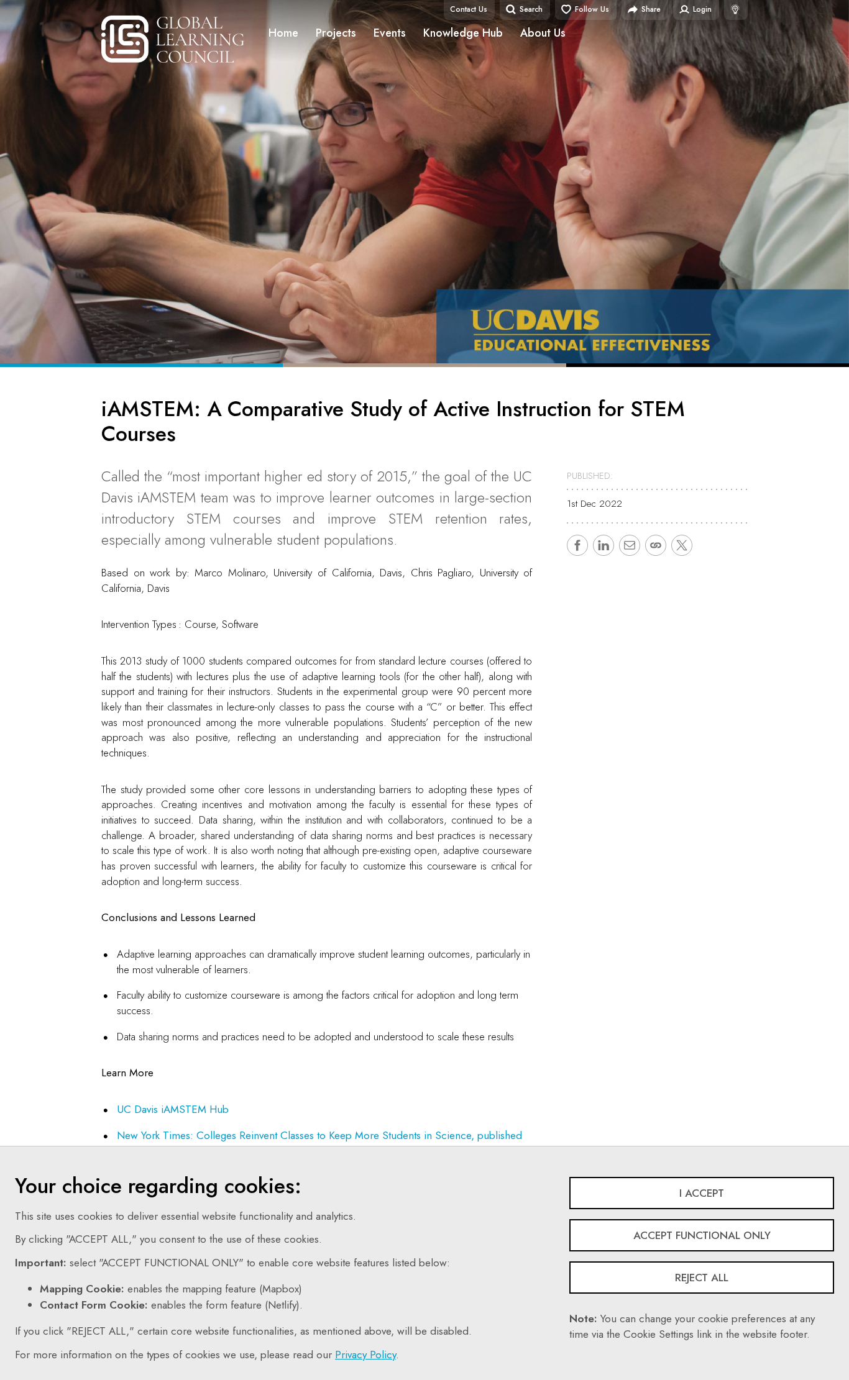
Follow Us (592, 9)
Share (651, 9)
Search (531, 9)
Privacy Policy (365, 1354)
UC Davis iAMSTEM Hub (173, 1109)
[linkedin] (603, 545)
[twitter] (681, 545)
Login (702, 9)
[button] (655, 545)
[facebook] (577, 545)
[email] (629, 545)
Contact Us (468, 9)
